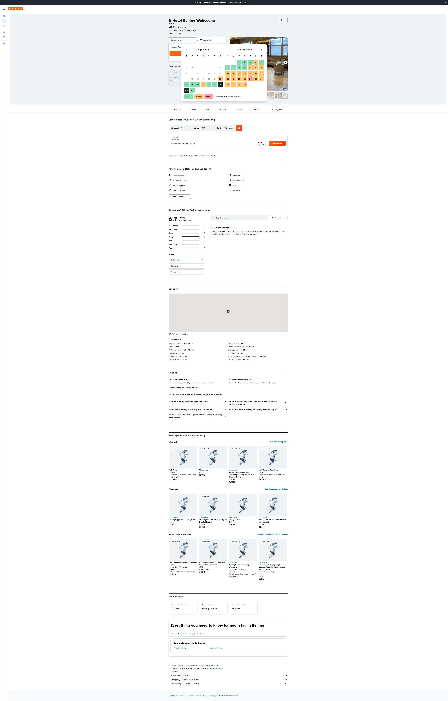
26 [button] (203, 84)
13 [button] (209, 73)
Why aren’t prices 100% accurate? (185, 684)
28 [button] (215, 84)
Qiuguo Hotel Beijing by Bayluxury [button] (212, 562)
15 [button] (220, 73)
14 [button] (214, 73)
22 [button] (220, 79)
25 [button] (198, 84)
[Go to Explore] (4, 32)
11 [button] (197, 73)
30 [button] (186, 90)
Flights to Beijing (180, 648)
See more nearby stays (279, 442)
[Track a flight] (4, 37)
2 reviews (182, 27)
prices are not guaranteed (215, 668)
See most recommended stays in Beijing (272, 534)
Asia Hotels (190, 696)
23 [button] (187, 84)
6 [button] (209, 68)
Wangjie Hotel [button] (234, 520)
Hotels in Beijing (216, 648)
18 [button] (198, 79)
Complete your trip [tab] (179, 634)
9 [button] (186, 73)
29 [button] (220, 84)
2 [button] (186, 68)
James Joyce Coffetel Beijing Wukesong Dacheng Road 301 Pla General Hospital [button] (242, 474)
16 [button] (186, 79)
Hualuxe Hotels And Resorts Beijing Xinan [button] (183, 563)
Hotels (182, 696)
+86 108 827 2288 (176, 33)
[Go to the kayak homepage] (15, 8)
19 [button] (203, 79)
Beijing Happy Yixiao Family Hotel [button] (182, 520)
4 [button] (197, 68)
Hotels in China (201, 696)
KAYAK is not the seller (180, 675)
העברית (244, 3)
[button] (445, 2)
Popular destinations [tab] (198, 634)
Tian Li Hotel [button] (204, 470)
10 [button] (192, 73)
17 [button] (192, 79)
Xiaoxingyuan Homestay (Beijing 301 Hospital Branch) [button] (213, 521)
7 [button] (214, 68)
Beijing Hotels (213, 696)
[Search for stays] (4, 20)
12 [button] (203, 73)
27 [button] (209, 84)
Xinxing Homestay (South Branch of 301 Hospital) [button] (272, 521)
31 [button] (192, 90)
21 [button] (214, 79)
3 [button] (192, 68)
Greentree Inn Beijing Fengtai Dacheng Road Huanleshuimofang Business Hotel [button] (272, 567)
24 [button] (192, 84)
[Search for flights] (4, 16)
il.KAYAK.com (173, 696)
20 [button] (209, 79)
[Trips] (4, 44)
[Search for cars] (4, 25)
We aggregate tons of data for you (185, 679)
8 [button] (220, 68)
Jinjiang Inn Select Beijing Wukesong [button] (239, 566)
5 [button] (203, 68)
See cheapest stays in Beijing (276, 489)
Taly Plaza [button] (173, 470)
